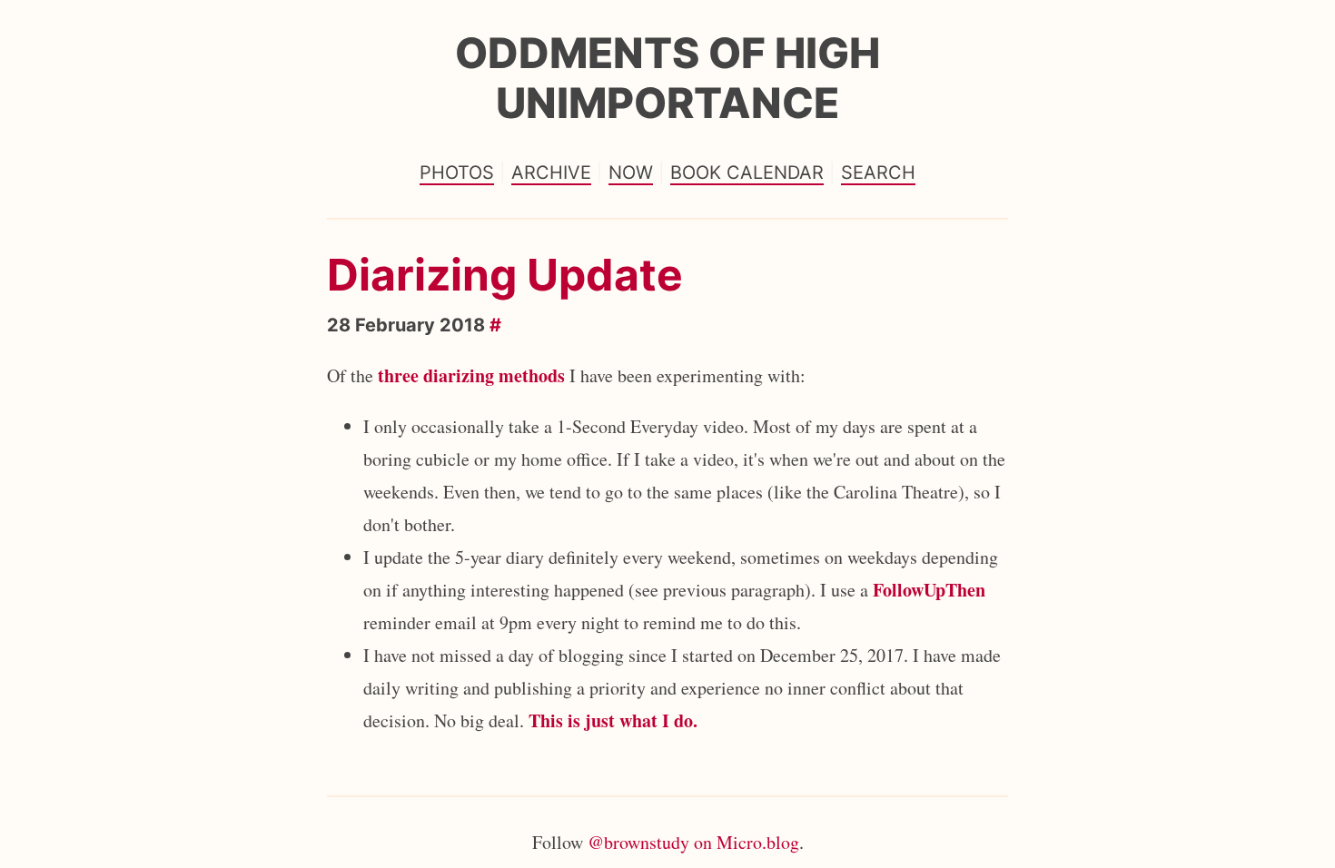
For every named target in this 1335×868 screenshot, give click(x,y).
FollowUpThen (929, 590)
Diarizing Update (505, 274)
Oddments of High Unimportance (667, 77)
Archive (551, 172)
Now (630, 172)
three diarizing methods (471, 375)
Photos (457, 172)
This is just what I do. (613, 720)
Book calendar (747, 172)
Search (878, 172)
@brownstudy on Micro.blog (693, 842)
